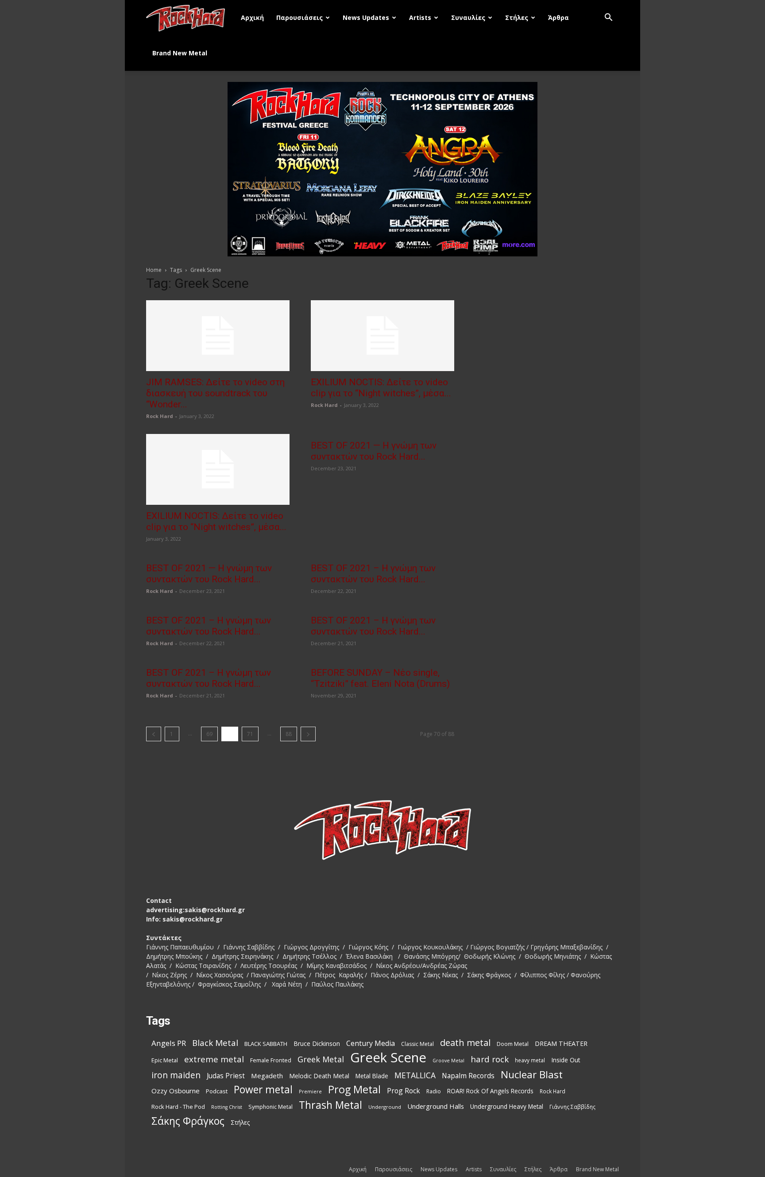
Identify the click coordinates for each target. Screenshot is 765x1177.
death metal (465, 1042)
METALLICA (415, 1075)
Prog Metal (354, 1089)
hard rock (490, 1059)
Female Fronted (270, 1060)
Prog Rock (403, 1091)
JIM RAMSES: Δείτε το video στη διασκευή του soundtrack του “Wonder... (215, 393)
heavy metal (530, 1060)
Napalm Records (468, 1075)
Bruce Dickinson (317, 1043)
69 (209, 734)
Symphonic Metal (270, 1107)
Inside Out (565, 1060)
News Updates (366, 17)
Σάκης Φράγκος (187, 1121)
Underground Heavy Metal (506, 1106)
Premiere (310, 1091)
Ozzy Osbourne (175, 1090)
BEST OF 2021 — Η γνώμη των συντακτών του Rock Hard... (374, 451)
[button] (608, 18)
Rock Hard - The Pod (178, 1107)
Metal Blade (371, 1076)
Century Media (370, 1043)
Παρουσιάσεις (299, 17)
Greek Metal (321, 1059)
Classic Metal (417, 1044)
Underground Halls (435, 1106)
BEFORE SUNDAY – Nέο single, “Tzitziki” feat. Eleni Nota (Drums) (380, 678)
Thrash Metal (330, 1105)
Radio (433, 1091)
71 (250, 734)
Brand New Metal (179, 53)
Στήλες (516, 17)
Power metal (263, 1089)
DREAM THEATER (561, 1043)
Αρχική (252, 17)
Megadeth (267, 1075)
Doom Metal (513, 1044)
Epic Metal (164, 1060)
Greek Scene (388, 1057)
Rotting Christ (226, 1107)
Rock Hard (159, 416)
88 (289, 734)
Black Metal (215, 1043)
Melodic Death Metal (319, 1076)
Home (154, 270)
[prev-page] (153, 734)
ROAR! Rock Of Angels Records (490, 1091)
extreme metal (214, 1059)
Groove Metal (448, 1060)
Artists (420, 17)
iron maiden (176, 1075)
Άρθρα (558, 17)
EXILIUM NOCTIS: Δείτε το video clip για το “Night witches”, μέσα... (381, 388)
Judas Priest (226, 1075)
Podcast (217, 1091)
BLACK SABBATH (265, 1044)
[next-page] (308, 734)
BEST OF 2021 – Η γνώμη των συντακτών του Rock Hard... (373, 574)
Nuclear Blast (532, 1074)
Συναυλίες (468, 17)
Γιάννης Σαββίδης (572, 1106)
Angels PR (168, 1043)
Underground (384, 1106)
